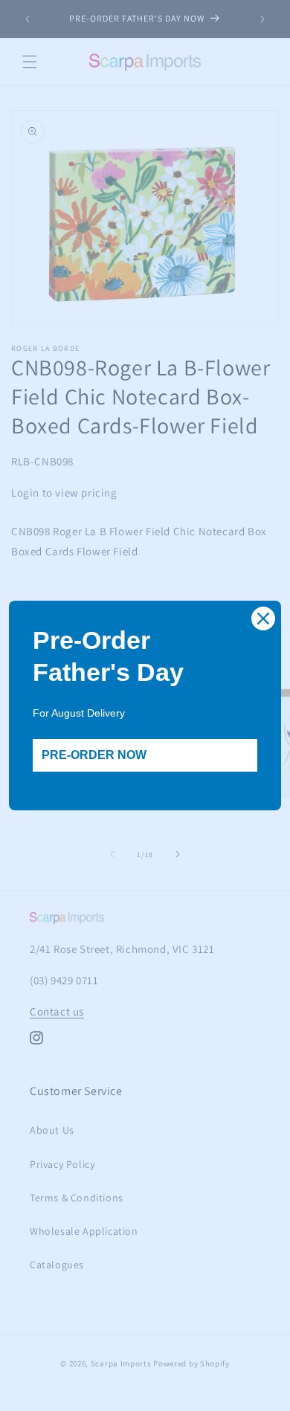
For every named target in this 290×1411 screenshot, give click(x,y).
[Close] (263, 618)
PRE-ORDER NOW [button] (94, 755)
